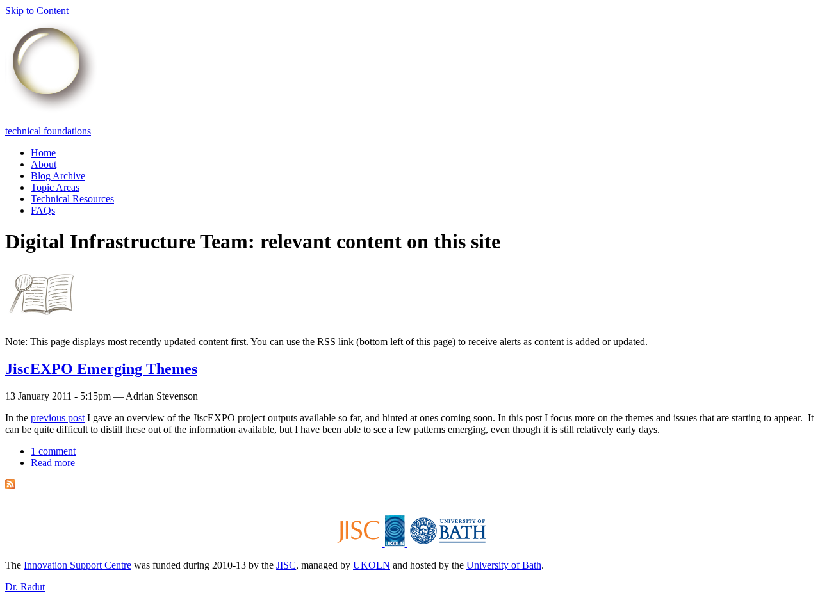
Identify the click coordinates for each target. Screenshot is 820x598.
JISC (286, 565)
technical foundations (48, 130)
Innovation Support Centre (77, 565)
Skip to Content (37, 10)
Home (43, 152)
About (43, 164)
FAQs (43, 210)
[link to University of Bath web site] (446, 543)
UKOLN (371, 565)
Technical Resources (72, 198)
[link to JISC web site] (359, 543)
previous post (58, 417)
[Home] (52, 109)
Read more (53, 462)
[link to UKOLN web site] (396, 543)
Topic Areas (55, 187)
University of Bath (503, 565)
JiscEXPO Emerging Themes (101, 368)
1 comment (53, 451)
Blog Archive (58, 175)
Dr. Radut (25, 586)
